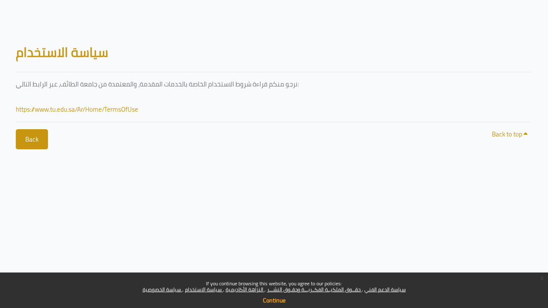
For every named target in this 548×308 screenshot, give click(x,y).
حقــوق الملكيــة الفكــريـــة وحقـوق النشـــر (314, 289)
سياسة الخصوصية (162, 289)
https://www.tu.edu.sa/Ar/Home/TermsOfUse (77, 109)
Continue (274, 300)
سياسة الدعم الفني (385, 289)
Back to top (508, 134)
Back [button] (32, 139)
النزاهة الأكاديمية (245, 289)
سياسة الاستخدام (204, 289)
